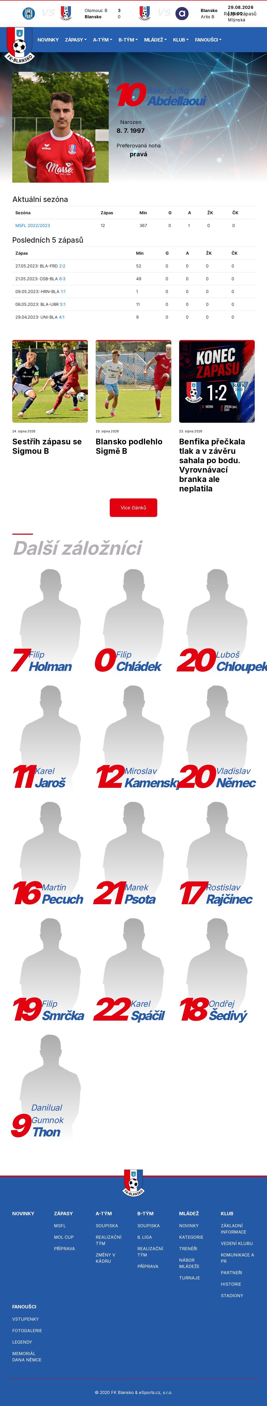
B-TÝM (126, 40)
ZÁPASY (74, 40)
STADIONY (232, 1295)
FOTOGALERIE (27, 1330)
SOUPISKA (107, 1225)
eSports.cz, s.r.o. (155, 1392)
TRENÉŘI (188, 1248)
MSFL (60, 1225)
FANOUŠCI (206, 40)
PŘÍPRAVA (64, 1248)
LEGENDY (22, 1342)
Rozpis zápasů (240, 13)
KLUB (179, 40)
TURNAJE (189, 1277)
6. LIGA (144, 1237)
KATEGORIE (191, 1237)
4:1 (61, 317)
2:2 (62, 266)
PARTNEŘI (231, 1272)
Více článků (134, 507)
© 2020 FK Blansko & (117, 1392)
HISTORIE (231, 1284)
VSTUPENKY (25, 1319)
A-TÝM (100, 40)
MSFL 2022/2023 (32, 225)
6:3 (62, 278)
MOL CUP (64, 1237)
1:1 (63, 291)
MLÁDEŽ (153, 40)
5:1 (62, 304)
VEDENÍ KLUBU (237, 1243)
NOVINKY (48, 40)
